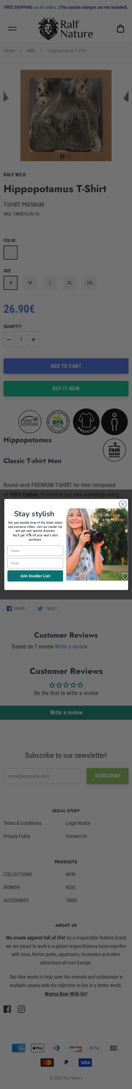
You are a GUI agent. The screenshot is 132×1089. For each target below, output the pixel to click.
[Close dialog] (122, 504)
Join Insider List (35, 576)
